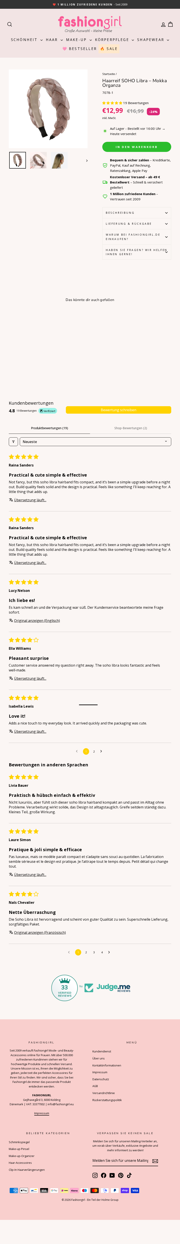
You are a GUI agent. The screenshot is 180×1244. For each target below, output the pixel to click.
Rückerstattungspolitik (107, 1100)
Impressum (41, 1113)
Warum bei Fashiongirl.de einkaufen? (133, 237)
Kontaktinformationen (106, 1065)
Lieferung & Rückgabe (129, 224)
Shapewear (151, 39)
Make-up (77, 39)
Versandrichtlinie (103, 1093)
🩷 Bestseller (79, 48)
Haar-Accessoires (20, 1163)
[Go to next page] (102, 751)
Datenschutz (100, 1079)
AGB (95, 1086)
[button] (112, 103)
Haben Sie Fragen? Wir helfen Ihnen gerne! (136, 252)
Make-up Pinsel (19, 1149)
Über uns (98, 1058)
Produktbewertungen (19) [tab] (49, 428)
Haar (52, 39)
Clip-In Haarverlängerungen (27, 1170)
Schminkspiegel (19, 1142)
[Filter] (13, 441)
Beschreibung (120, 213)
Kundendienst (101, 1051)
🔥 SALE (109, 48)
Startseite (108, 74)
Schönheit (25, 39)
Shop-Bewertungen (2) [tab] (130, 428)
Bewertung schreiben (118, 410)
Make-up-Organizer (21, 1156)
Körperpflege (113, 39)
